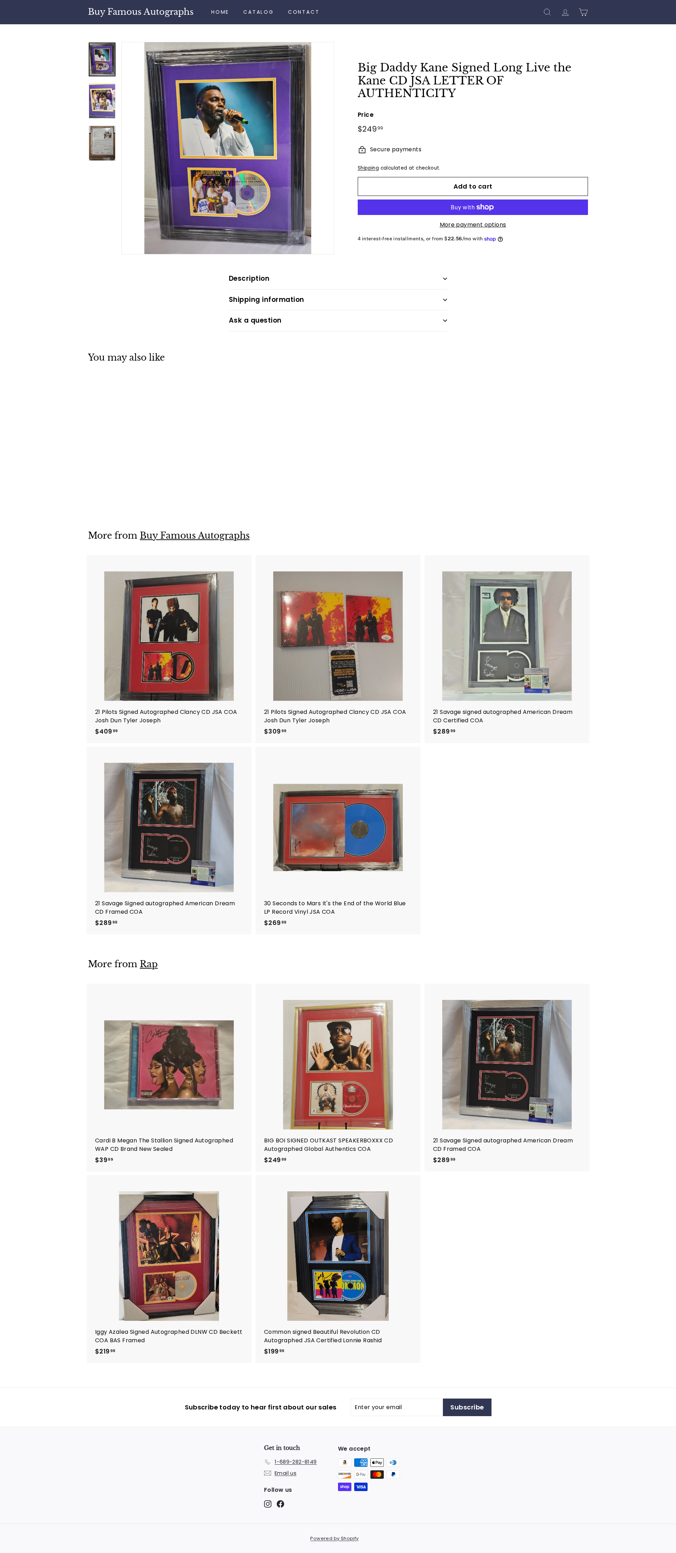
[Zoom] (228, 148)
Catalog (258, 11)
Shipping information (266, 299)
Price (366, 114)
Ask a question (255, 320)
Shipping (368, 168)
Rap (149, 964)
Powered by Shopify (334, 1538)
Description (249, 278)
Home (220, 11)
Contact (304, 11)
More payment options (473, 225)
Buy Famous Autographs (141, 12)
